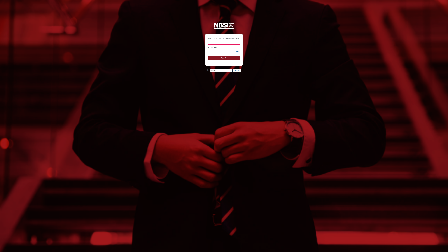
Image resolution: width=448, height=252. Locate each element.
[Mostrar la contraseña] (237, 51)
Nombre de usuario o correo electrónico (223, 38)
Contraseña (212, 48)
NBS (224, 26)
